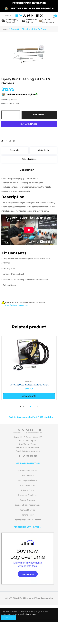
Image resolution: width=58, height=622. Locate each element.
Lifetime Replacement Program (28, 520)
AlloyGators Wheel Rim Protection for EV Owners (29, 385)
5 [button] (33, 406)
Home (5, 29)
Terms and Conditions (27, 495)
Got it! (9, 618)
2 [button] (24, 406)
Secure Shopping (27, 500)
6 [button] (36, 406)
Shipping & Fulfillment (27, 480)
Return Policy (28, 475)
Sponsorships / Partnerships (27, 505)
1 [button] (21, 406)
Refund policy (28, 515)
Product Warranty (27, 485)
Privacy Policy (27, 490)
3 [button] (27, 406)
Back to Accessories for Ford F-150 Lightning (30, 417)
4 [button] (30, 406)
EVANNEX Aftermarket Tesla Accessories (33, 598)
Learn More (31, 614)
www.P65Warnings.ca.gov (16, 305)
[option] (29, 368)
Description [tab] (27, 169)
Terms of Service (27, 510)
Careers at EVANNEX (27, 470)
